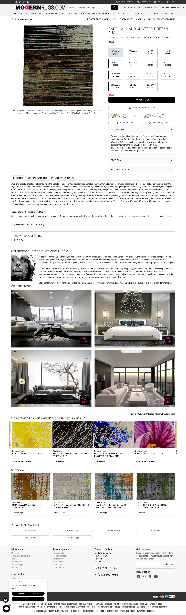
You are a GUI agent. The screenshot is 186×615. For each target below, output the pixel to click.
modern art (91, 607)
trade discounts (160, 607)
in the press (76, 611)
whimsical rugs (131, 604)
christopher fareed (55, 607)
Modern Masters (60, 556)
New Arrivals (58, 553)
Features (116, 160)
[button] (96, 444)
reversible (41, 607)
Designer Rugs (59, 559)
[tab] (18, 178)
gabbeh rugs (97, 604)
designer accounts (91, 611)
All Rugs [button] (155, 13)
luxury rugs (80, 607)
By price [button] (79, 13)
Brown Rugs (30, 538)
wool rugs (69, 607)
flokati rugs (119, 604)
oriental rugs (59, 604)
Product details (120, 169)
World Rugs (110, 19)
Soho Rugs (57, 564)
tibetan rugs (71, 604)
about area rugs (40, 611)
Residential (152, 7)
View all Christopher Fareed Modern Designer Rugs (152, 414)
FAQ (13, 559)
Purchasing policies (19, 564)
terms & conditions (126, 611)
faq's (103, 611)
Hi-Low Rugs (156, 530)
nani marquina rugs (27, 607)
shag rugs (144, 604)
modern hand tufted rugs (109, 607)
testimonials (63, 611)
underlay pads (156, 604)
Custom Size (160, 115)
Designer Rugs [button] (51, 13)
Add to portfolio (44, 472)
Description (117, 129)
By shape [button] (103, 13)
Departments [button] (19, 13)
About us (15, 553)
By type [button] (115, 13)
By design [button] (91, 13)
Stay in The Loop (126, 2)
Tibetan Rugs (126, 19)
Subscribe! (168, 564)
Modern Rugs (94, 19)
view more (27, 286)
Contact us (145, 2)
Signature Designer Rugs (22, 461)
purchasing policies (145, 611)
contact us (112, 611)
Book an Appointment (24, 19)
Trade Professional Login (143, 108)
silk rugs (108, 604)
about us (53, 611)
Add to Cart (143, 100)
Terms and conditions (20, 556)
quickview (46, 497)
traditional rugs (128, 607)
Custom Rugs (167, 13)
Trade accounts (132, 7)
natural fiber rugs (144, 607)
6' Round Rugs (72, 538)
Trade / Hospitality (173, 7)
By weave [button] (142, 13)
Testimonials (16, 562)
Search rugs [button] (35, 13)
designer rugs (85, 604)
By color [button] (66, 13)
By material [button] (128, 13)
